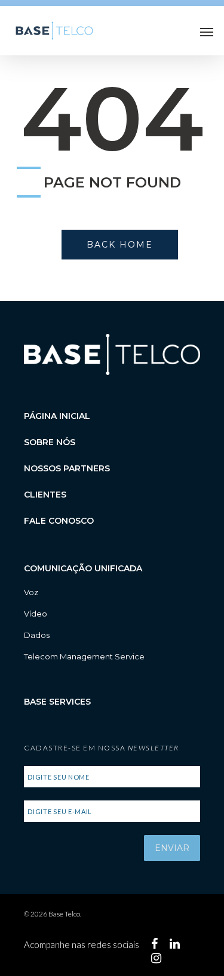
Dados (37, 635)
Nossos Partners (67, 468)
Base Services (57, 701)
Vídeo (35, 613)
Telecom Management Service (84, 656)
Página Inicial (57, 416)
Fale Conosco (59, 520)
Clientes (45, 494)
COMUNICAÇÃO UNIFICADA (83, 568)
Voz (31, 592)
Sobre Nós (49, 442)
